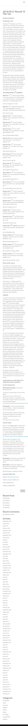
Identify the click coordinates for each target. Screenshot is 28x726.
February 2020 (6, 624)
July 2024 (5, 540)
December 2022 (7, 565)
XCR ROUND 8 (6, 500)
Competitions (6, 700)
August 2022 (6, 575)
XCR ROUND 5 (6, 507)
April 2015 (5, 656)
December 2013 (7, 689)
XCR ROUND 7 (6, 503)
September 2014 (7, 668)
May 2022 (5, 579)
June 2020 (5, 617)
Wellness (5, 719)
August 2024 (6, 537)
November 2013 (7, 691)
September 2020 (7, 610)
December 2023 (7, 551)
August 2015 (6, 654)
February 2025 (6, 528)
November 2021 (7, 593)
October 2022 (6, 570)
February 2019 (6, 635)
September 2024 (7, 535)
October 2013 (6, 693)
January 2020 (6, 626)
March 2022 (6, 584)
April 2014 (5, 680)
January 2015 (6, 661)
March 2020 (6, 621)
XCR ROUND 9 (6, 498)
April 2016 (5, 649)
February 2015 (6, 658)
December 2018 (7, 640)
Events (4, 703)
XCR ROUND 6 (6, 505)
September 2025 (7, 521)
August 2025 (6, 523)
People (4, 712)
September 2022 (7, 572)
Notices (5, 710)
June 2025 (5, 526)
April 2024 (5, 544)
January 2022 (6, 589)
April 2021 (5, 605)
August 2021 (6, 596)
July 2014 (5, 672)
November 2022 (7, 568)
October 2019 (6, 631)
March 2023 (6, 561)
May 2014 (5, 677)
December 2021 (7, 591)
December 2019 (7, 628)
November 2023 (7, 554)
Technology (6, 714)
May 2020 (5, 619)
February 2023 (6, 563)
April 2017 (5, 645)
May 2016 (5, 647)
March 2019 (6, 633)
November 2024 (7, 530)
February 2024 (6, 547)
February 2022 (6, 586)
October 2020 (6, 607)
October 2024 (6, 533)
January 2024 (6, 549)
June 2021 (5, 600)
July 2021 (5, 598)
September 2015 (7, 651)
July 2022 (5, 577)
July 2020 (5, 614)
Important (5, 705)
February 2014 (6, 684)
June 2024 (5, 542)
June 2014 (5, 675)
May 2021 (5, 603)
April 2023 (5, 558)
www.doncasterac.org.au (13, 477)
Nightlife (5, 707)
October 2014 (6, 666)
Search (22, 491)
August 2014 (6, 670)
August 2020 (6, 612)
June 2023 (5, 556)
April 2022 (5, 582)
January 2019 (6, 637)
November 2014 (7, 663)
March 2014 (6, 682)
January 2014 (6, 686)
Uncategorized (6, 717)
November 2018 (7, 642)
